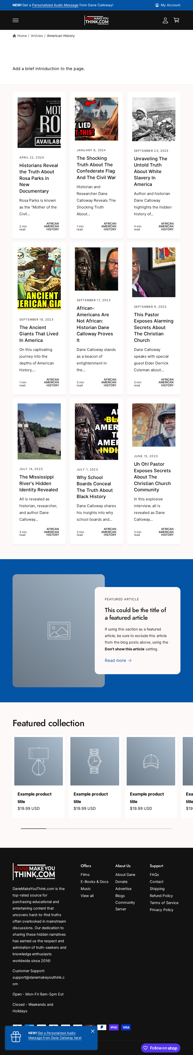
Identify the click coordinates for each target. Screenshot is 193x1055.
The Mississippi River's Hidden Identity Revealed (38, 483)
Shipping (157, 888)
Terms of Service (164, 903)
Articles (37, 36)
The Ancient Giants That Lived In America (38, 334)
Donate (121, 881)
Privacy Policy (161, 910)
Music (86, 888)
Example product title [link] (35, 798)
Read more (115, 660)
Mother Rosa (69, 5)
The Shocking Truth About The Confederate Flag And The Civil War (96, 167)
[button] (15, 20)
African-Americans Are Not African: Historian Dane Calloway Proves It (95, 324)
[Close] (93, 1031)
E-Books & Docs (95, 881)
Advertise (123, 888)
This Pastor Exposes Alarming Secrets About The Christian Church (153, 327)
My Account (170, 5)
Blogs (120, 895)
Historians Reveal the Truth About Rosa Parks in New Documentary (38, 178)
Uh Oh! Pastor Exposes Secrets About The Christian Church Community (152, 476)
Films (85, 874)
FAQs (154, 874)
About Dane (125, 874)
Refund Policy (161, 895)
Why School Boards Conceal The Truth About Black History (95, 486)
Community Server (125, 905)
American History (61, 36)
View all (87, 895)
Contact (156, 881)
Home (22, 36)
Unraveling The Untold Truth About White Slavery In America (150, 171)
